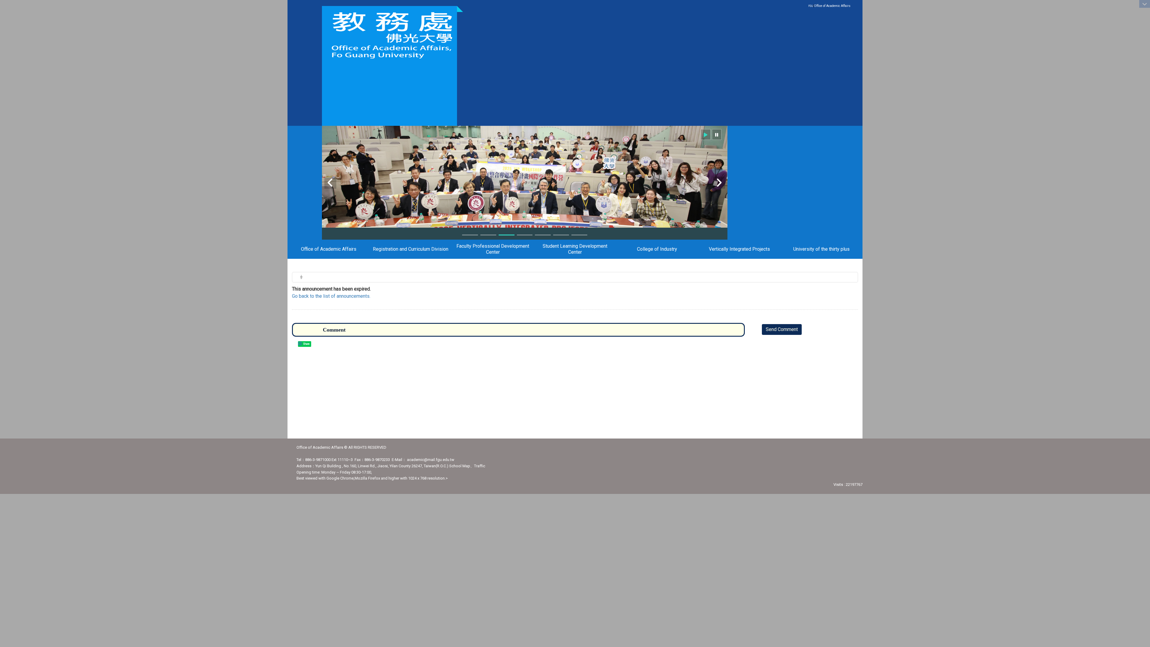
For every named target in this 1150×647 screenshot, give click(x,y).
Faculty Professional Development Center (492, 249)
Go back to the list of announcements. (331, 296)
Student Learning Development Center (575, 249)
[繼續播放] (705, 134)
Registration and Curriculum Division (410, 249)
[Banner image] (524, 198)
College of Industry (657, 249)
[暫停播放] (716, 134)
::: (847, 5)
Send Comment (782, 329)
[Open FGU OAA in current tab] (389, 35)
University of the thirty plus (821, 249)
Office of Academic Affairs (832, 6)
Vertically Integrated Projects (739, 249)
